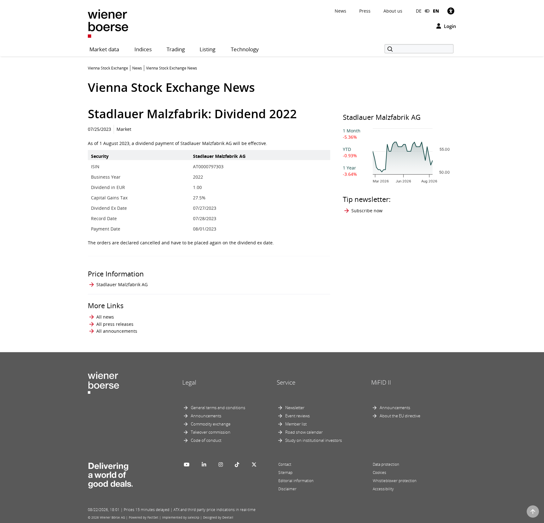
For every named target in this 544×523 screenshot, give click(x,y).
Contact (284, 464)
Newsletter (294, 407)
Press (365, 11)
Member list (296, 424)
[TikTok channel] (237, 464)
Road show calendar (304, 432)
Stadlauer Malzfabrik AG (122, 284)
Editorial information (296, 480)
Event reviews (297, 416)
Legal (189, 382)
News (340, 11)
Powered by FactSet (143, 517)
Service (286, 382)
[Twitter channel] (254, 464)
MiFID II (381, 382)
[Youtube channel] (187, 464)
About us (392, 11)
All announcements (116, 331)
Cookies (379, 472)
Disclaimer (287, 489)
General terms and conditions (218, 407)
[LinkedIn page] (204, 464)
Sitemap (285, 472)
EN (436, 11)
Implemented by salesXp (180, 517)
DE (419, 11)
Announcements (206, 416)
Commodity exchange (210, 424)
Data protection (386, 464)
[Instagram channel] (220, 464)
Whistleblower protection (394, 480)
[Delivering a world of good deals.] (110, 474)
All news (105, 317)
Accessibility (383, 489)
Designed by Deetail (218, 517)
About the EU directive (400, 416)
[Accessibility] (450, 11)
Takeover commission (210, 432)
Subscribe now (366, 211)
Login (449, 26)
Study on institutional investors (313, 440)
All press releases (114, 324)
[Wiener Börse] (108, 23)
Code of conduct (206, 440)
